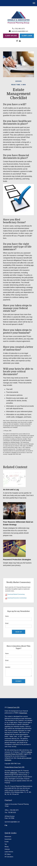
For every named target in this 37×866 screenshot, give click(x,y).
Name (7, 616)
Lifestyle (7, 849)
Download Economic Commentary (17, 598)
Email (6, 623)
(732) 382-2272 (19, 28)
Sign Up (18, 632)
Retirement (8, 836)
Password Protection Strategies (17, 560)
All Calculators (9, 856)
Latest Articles (9, 851)
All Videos (8, 854)
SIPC (15, 772)
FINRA (12, 772)
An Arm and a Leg (11, 490)
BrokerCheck (23, 713)
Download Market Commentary (16, 594)
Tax (6, 844)
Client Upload (11, 35)
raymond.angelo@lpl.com (19, 31)
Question (7, 667)
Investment (8, 839)
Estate (7, 841)
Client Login (27, 35)
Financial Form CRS (13, 707)
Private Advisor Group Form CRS (14, 767)
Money (7, 846)
